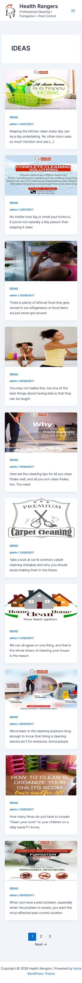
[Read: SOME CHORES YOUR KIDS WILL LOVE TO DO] (41, 347)
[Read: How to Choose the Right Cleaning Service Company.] (41, 689)
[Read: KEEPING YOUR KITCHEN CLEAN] (41, 89)
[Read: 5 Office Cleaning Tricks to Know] (41, 432)
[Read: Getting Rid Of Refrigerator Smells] (41, 261)
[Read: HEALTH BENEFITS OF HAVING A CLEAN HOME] (41, 604)
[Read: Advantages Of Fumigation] (41, 861)
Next (41, 944)
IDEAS (14, 117)
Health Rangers (38, 6)
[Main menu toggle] (73, 10)
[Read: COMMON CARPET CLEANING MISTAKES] (41, 518)
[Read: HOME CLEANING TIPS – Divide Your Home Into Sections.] (41, 175)
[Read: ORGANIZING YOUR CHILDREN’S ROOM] (41, 775)
